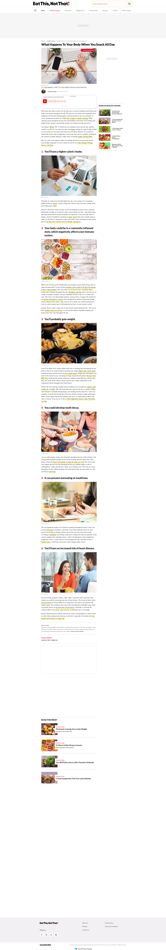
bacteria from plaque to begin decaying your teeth (68, 462)
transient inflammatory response (53, 299)
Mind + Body (126, 10)
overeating (49, 530)
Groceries (68, 10)
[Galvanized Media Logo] (45, 945)
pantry (73, 129)
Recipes (105, 10)
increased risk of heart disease (65, 607)
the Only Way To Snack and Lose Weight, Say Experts (63, 222)
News (43, 10)
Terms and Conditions (111, 926)
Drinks (115, 10)
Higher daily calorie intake (87, 371)
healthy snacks (45, 542)
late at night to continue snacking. (77, 118)
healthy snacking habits (85, 136)
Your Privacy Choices (85, 949)
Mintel (52, 127)
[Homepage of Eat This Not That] (49, 923)
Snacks (54, 640)
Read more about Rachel (77, 631)
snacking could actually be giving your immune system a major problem (68, 288)
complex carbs (91, 387)
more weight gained (71, 373)
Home (43, 41)
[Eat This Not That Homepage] (51, 4)
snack (64, 116)
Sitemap (84, 926)
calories (55, 203)
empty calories (72, 217)
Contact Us (85, 930)
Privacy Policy (109, 923)
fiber (53, 389)
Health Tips (45, 640)
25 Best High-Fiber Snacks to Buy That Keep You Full (68, 400)
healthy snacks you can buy (53, 310)
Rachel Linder (52, 91)
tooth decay (52, 471)
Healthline (53, 535)
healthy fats (45, 389)
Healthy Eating (55, 10)
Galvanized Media (82, 945)
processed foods (46, 602)
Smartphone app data (75, 292)
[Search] (129, 4)
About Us (85, 923)
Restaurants (93, 10)
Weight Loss (80, 10)
